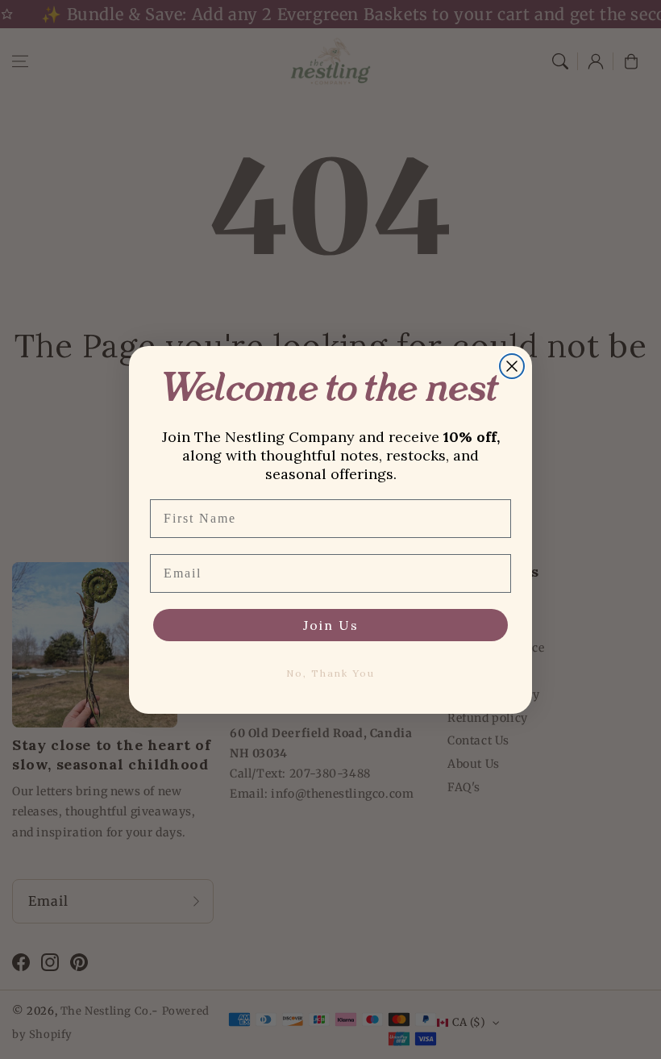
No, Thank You (330, 673)
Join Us (331, 625)
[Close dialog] (512, 366)
